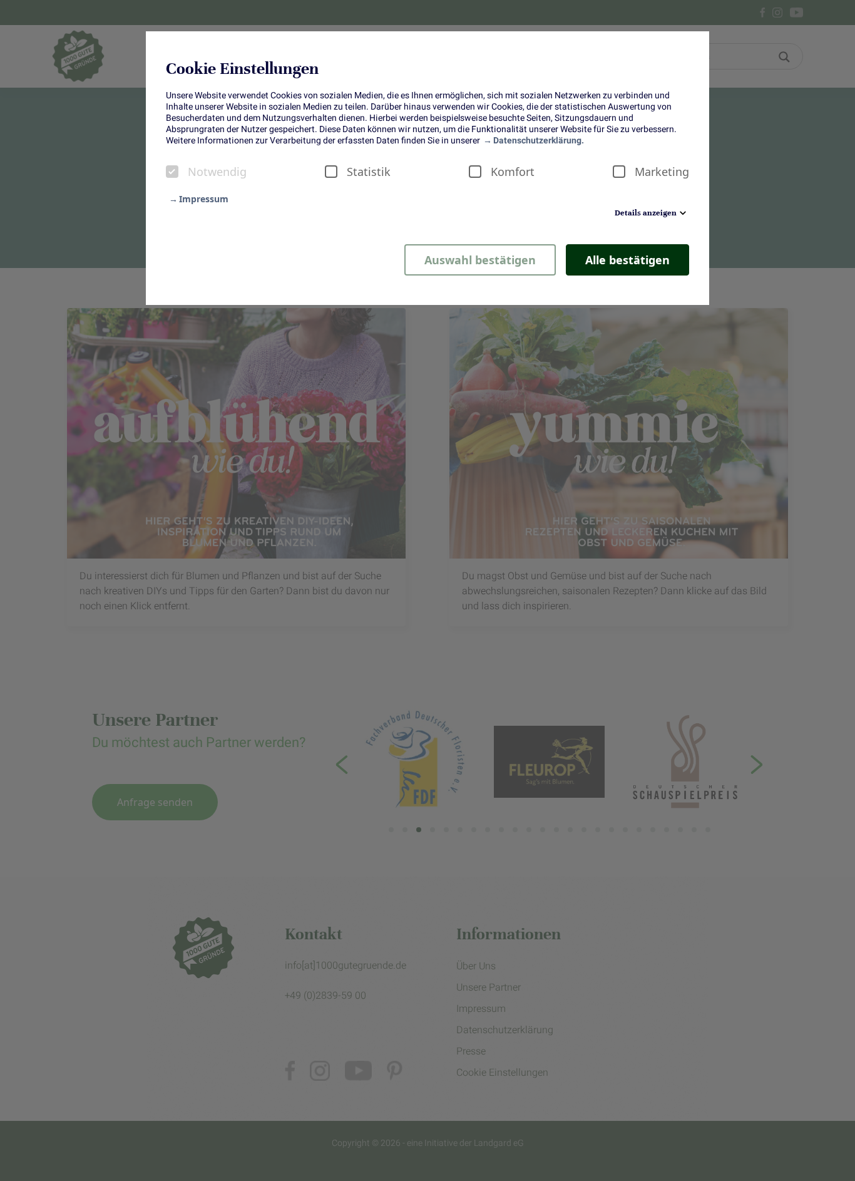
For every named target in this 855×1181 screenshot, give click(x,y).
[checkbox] (172, 171)
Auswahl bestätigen (480, 259)
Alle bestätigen (627, 259)
